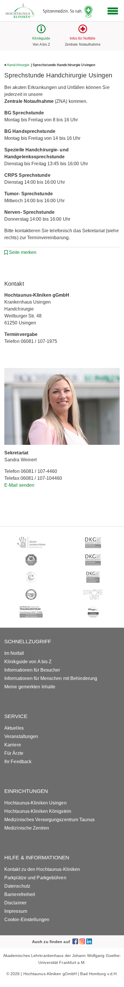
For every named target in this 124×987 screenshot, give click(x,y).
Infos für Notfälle (83, 38)
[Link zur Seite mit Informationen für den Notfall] (82, 31)
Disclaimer (15, 902)
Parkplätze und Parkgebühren (35, 877)
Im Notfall (14, 653)
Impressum (15, 911)
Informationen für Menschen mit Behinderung (50, 678)
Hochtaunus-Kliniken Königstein (37, 811)
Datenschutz (17, 886)
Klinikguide (41, 38)
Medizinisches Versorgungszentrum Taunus (49, 819)
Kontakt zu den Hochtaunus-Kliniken (42, 869)
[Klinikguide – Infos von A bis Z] (41, 31)
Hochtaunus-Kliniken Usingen (35, 802)
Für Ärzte (13, 753)
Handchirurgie (18, 65)
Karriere (12, 744)
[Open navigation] (113, 11)
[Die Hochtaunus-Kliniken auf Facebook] (75, 941)
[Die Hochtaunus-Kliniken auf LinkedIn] (89, 941)
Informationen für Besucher (32, 670)
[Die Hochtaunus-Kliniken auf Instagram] (82, 941)
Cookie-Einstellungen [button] (26, 919)
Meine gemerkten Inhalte (29, 686)
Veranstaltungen (21, 736)
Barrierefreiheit (19, 894)
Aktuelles (14, 728)
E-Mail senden (19, 485)
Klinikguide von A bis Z (28, 661)
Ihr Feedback (17, 761)
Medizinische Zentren (26, 828)
